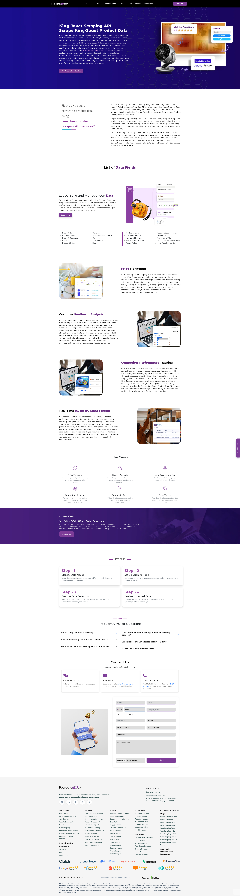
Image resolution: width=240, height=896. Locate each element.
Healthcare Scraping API (93, 842)
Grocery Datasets (141, 849)
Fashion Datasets (141, 855)
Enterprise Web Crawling (68, 831)
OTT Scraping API (91, 833)
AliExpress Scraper (117, 816)
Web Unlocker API (66, 822)
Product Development (143, 824)
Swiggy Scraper (115, 825)
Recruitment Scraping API (94, 839)
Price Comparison (142, 813)
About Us (62, 850)
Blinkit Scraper (115, 831)
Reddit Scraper (115, 854)
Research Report (166, 852)
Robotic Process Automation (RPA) (142, 820)
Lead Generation (141, 827)
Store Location (135, 4)
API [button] (98, 4)
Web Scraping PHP (167, 819)
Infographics (165, 854)
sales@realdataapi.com (126, 684)
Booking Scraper (116, 848)
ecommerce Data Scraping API (96, 50)
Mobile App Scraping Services (67, 838)
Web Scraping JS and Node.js (168, 844)
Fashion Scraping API (92, 845)
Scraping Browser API (67, 816)
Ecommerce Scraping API (94, 813)
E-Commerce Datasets (144, 837)
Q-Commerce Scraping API (94, 819)
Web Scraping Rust (167, 828)
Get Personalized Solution (71, 71)
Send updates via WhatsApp (127, 715)
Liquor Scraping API (91, 836)
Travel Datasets (141, 843)
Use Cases (63, 825)
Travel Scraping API (91, 825)
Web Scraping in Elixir (168, 834)
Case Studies (165, 849)
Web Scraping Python (168, 816)
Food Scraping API (91, 816)
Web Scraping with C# (168, 840)
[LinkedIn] (68, 802)
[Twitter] (61, 802)
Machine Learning (141, 830)
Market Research (141, 816)
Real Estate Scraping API (93, 828)
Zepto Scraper (115, 842)
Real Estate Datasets (143, 846)
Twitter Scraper (115, 836)
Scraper (123, 4)
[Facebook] (75, 802)
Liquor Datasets (141, 852)
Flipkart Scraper (116, 833)
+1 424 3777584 (154, 792)
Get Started (66, 534)
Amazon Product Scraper (119, 813)
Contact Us (180, 4)
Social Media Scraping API (94, 831)
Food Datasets (140, 840)
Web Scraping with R (168, 837)
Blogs (162, 814)
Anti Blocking (64, 819)
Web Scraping (64, 828)
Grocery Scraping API (92, 822)
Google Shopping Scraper (119, 819)
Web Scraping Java (167, 822)
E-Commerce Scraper (118, 828)
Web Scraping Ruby (167, 825)
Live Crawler (63, 813)
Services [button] (89, 4)
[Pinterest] (89, 802)
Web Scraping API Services (69, 833)
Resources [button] (148, 4)
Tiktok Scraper (115, 851)
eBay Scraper (115, 839)
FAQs (61, 853)
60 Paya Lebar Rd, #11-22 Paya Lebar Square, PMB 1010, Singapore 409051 (161, 800)
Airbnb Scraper (115, 845)
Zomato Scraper (116, 822)
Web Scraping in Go (167, 831)
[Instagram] (82, 802)
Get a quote (65, 215)
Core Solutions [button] (110, 4)
